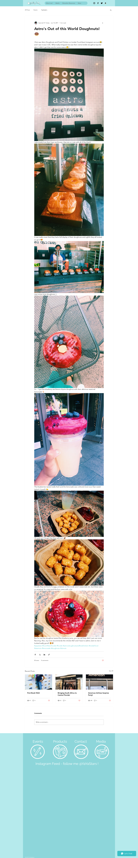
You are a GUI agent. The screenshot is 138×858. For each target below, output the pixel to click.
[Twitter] (102, 3)
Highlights (44, 10)
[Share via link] (49, 654)
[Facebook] (98, 3)
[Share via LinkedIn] (44, 654)
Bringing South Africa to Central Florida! (67, 694)
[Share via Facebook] (35, 654)
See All (111, 671)
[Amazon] (105, 3)
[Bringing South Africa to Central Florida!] (69, 682)
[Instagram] (94, 3)
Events (35, 10)
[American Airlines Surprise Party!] (99, 682)
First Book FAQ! (33, 693)
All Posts (27, 10)
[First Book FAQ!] (38, 682)
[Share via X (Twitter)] (40, 654)
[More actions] (102, 23)
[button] (111, 10)
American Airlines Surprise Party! (98, 694)
